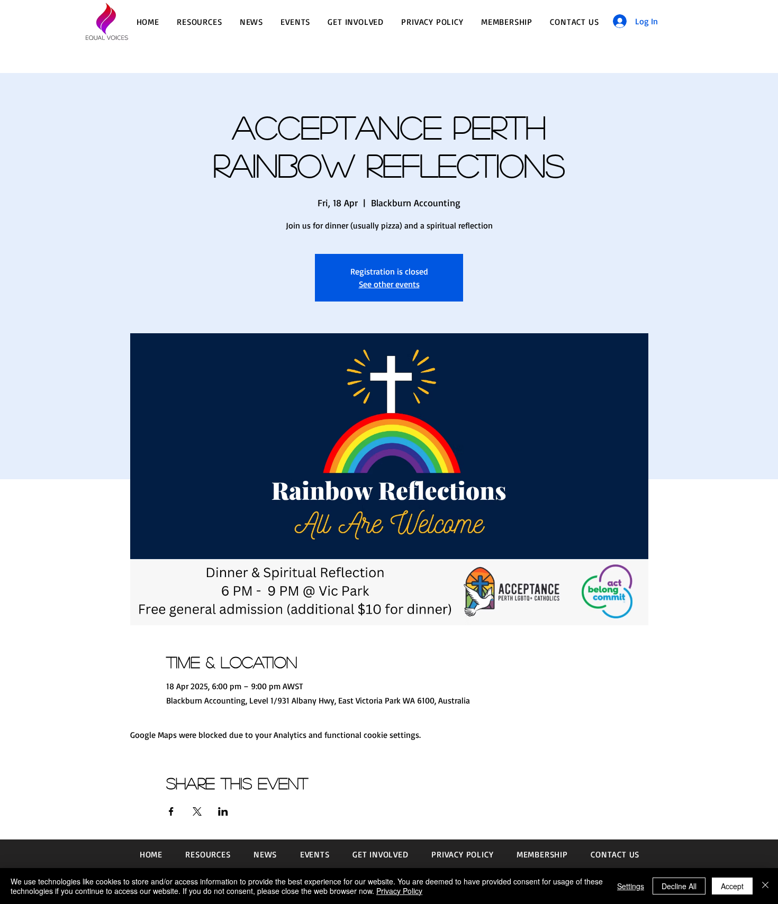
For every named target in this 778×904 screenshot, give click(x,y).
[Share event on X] (197, 811)
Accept (732, 886)
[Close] (765, 886)
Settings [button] (630, 886)
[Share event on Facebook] (171, 811)
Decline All (679, 886)
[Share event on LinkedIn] (223, 811)
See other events (389, 284)
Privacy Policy (399, 890)
